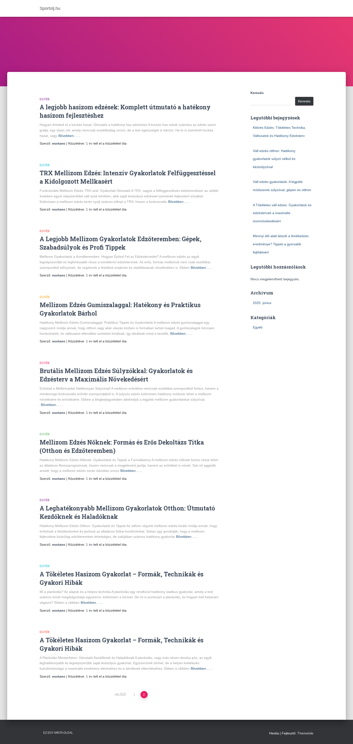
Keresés (257, 93)
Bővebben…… (69, 136)
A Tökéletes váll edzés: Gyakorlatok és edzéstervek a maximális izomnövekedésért (282, 213)
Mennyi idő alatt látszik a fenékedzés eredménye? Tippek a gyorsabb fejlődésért (281, 244)
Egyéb (44, 99)
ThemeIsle (305, 733)
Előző (121, 694)
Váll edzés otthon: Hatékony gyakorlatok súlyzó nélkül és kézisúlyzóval (274, 159)
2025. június (262, 303)
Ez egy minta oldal (58, 732)
